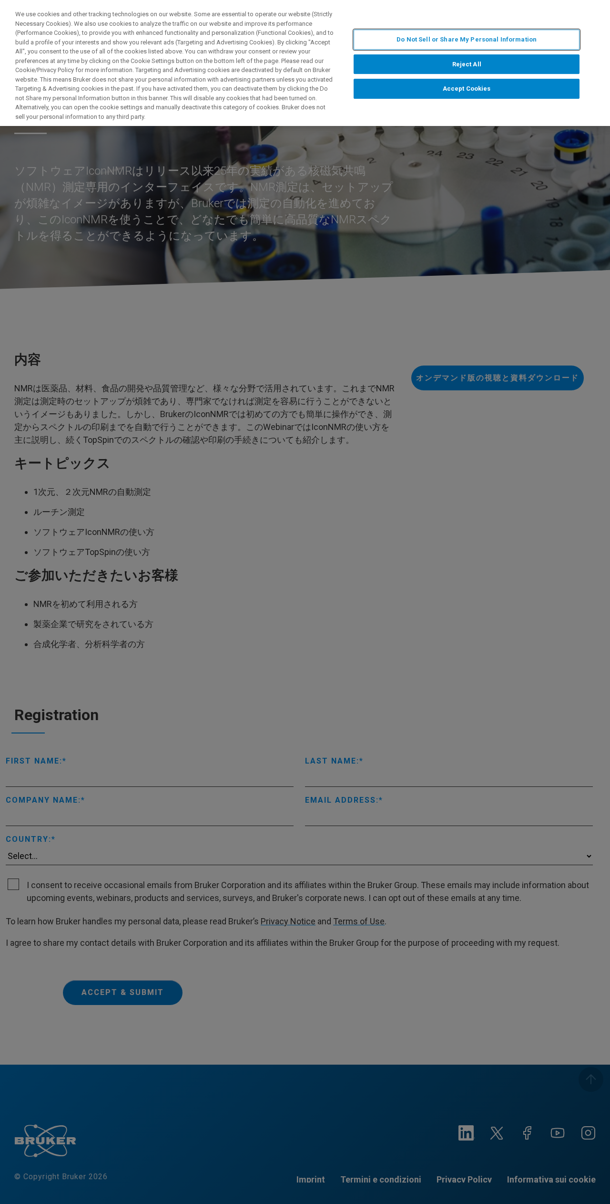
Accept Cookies (467, 88)
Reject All (466, 64)
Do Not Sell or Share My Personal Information (466, 39)
